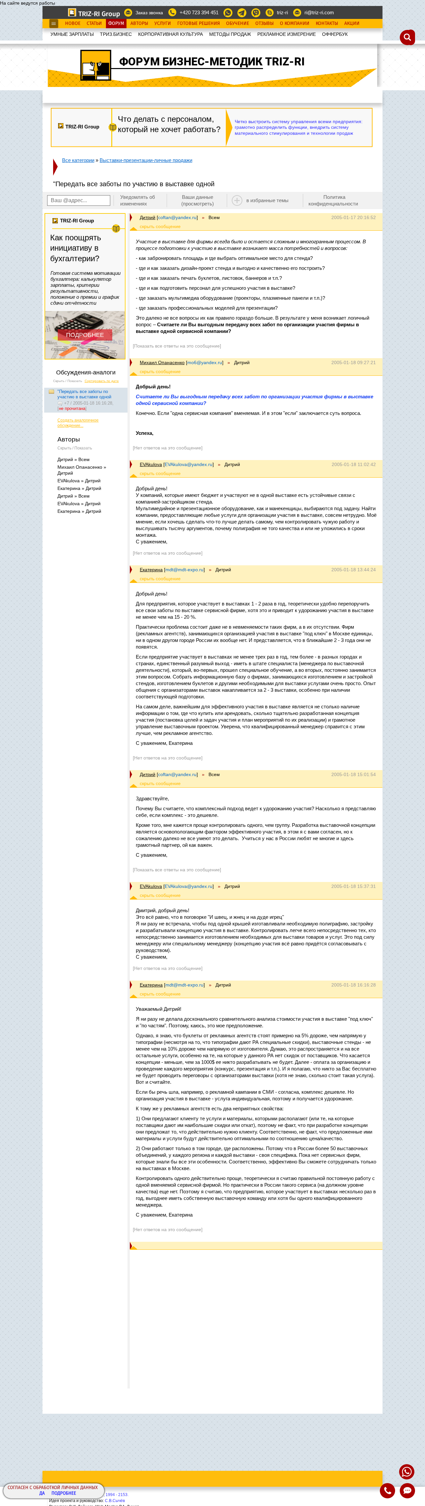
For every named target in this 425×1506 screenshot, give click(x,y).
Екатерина (151, 569)
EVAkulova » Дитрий (79, 480)
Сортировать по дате (102, 381)
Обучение (237, 23)
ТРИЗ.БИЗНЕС (116, 34)
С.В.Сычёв (115, 1500)
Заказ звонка (149, 12)
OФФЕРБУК (335, 34)
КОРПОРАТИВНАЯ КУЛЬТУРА (170, 34)
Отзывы (264, 23)
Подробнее (63, 1493)
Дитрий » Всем (73, 459)
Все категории (78, 160)
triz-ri (282, 12)
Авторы (139, 23)
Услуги (162, 23)
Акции (352, 23)
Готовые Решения (198, 23)
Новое (72, 23)
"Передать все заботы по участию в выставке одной (84, 394)
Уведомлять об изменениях (137, 200)
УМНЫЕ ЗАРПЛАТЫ (72, 34)
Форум (116, 23)
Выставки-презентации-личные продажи (146, 160)
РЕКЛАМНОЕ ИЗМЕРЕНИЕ (286, 34)
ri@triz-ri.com (319, 12)
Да (42, 1493)
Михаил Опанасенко (162, 362)
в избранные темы (267, 200)
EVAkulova (151, 464)
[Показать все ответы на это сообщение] (177, 346)
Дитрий (147, 217)
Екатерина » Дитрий (79, 488)
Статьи (94, 23)
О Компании (294, 23)
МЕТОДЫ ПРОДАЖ (230, 34)
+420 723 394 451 (199, 12)
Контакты (327, 23)
